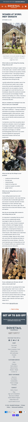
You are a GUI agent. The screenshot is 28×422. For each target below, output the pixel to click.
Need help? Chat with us (14, 338)
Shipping (14, 364)
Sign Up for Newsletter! (14, 393)
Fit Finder (14, 347)
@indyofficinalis (14, 303)
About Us (14, 377)
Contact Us (14, 371)
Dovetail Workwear (15, 405)
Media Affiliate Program (14, 397)
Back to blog (15, 309)
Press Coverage (14, 382)
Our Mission (14, 379)
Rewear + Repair (14, 369)
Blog (14, 392)
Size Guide (14, 345)
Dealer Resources (14, 399)
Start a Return (14, 366)
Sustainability (14, 381)
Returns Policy (14, 368)
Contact (14, 387)
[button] (2, 6)
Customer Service (14, 359)
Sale (14, 357)
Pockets (14, 355)
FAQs (14, 362)
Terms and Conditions (17, 407)
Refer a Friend (14, 390)
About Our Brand (14, 374)
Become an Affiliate (14, 395)
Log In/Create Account (14, 401)
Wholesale (14, 384)
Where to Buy (14, 351)
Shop (14, 343)
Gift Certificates (14, 353)
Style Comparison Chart (14, 349)
